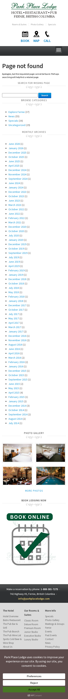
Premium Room (32, 628)
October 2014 (16, 410)
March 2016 (14, 357)
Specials (52, 24)
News (11, 116)
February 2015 (16, 397)
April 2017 (13, 322)
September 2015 (17, 379)
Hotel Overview (10, 616)
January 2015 (15, 401)
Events (48, 631)
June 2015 (14, 384)
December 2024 (17, 170)
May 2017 (13, 318)
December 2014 (17, 405)
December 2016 (17, 336)
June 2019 (14, 261)
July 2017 (13, 314)
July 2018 (13, 288)
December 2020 (17, 226)
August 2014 (15, 418)
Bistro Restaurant (12, 620)
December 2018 (17, 279)
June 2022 (14, 213)
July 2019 (13, 257)
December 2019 (17, 244)
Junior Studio (31, 632)
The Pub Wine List (12, 635)
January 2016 (15, 366)
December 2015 (17, 370)
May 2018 (13, 292)
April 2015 (13, 392)
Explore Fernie (16, 112)
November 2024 (17, 174)
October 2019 (16, 248)
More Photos (34, 490)
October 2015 (16, 375)
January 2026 (15, 148)
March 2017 (14, 327)
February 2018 (16, 296)
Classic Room (31, 620)
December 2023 (17, 192)
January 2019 (15, 274)
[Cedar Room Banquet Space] (17, 475)
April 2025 (13, 165)
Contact (49, 639)
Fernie (48, 627)
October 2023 (16, 196)
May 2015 (13, 388)
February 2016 (16, 362)
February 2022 (16, 218)
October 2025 (16, 157)
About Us (7, 646)
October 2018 (16, 283)
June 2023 (14, 200)
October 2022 (16, 209)
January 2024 (15, 187)
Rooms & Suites (19, 24)
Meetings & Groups (54, 624)
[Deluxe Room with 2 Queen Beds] (50, 452)
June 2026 (14, 144)
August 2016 (15, 344)
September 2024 (17, 178)
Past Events (51, 635)
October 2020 (16, 231)
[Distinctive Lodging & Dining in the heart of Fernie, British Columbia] (34, 10)
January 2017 (15, 331)
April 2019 (13, 266)
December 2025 (17, 152)
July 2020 (13, 235)
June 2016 (14, 349)
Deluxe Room (31, 624)
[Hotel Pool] (50, 475)
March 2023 (14, 205)
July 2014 (13, 423)
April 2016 (13, 353)
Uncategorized (16, 125)
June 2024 (14, 183)
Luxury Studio (31, 639)
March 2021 (14, 222)
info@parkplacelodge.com (34, 598)
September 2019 (17, 253)
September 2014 (17, 414)
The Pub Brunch (11, 631)
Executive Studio (32, 635)
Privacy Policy (52, 646)
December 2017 (17, 305)
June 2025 (14, 161)
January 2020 (15, 240)
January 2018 (15, 301)
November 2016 (17, 340)
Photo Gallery (37, 24)
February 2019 (16, 270)
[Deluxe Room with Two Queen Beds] (17, 452)
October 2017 (16, 309)
